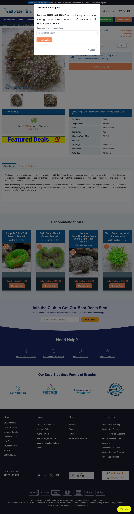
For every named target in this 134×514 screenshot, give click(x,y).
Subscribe (45, 39)
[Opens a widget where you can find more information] (124, 509)
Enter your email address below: (50, 28)
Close (92, 49)
